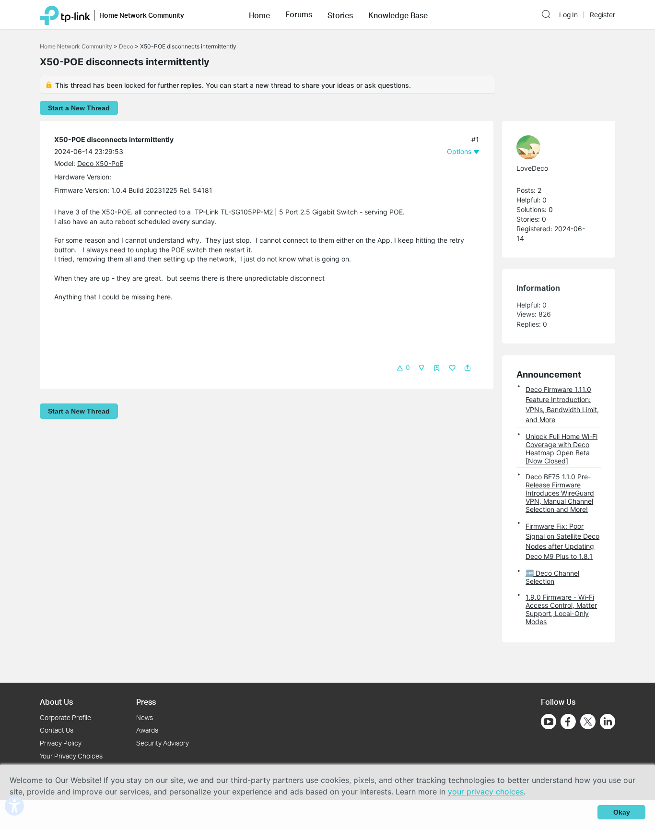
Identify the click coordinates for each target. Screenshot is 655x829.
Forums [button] (298, 14)
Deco (126, 46)
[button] (259, 14)
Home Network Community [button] (141, 15)
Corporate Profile (65, 717)
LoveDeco (532, 168)
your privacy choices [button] (486, 791)
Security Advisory (162, 743)
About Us (56, 702)
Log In (568, 15)
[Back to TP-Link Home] (65, 14)
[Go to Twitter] (588, 722)
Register (602, 15)
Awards (147, 730)
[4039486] (553, 147)
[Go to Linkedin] (607, 721)
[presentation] (528, 147)
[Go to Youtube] (548, 721)
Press (146, 702)
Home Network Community (76, 46)
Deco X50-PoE (100, 163)
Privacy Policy (61, 743)
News (144, 717)
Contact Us (56, 730)
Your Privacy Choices (71, 756)
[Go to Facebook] (568, 721)
